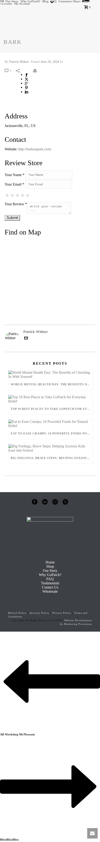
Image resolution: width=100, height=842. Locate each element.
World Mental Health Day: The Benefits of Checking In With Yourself (52, 384)
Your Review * (16, 204)
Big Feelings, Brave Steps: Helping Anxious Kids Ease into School (52, 458)
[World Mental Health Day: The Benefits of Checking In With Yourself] (50, 374)
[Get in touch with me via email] (26, 339)
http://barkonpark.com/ (34, 149)
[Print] (37, 70)
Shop (86, 1)
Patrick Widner (19, 61)
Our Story (12, 1)
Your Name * (14, 175)
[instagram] (55, 502)
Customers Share (69, 1)
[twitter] (65, 502)
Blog (45, 1)
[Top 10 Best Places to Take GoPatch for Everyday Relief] (50, 399)
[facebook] (34, 502)
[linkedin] (45, 502)
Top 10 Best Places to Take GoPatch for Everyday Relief (52, 409)
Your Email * (14, 184)
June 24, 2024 (49, 61)
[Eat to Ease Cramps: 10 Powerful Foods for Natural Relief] (50, 424)
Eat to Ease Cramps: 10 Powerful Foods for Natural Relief (52, 433)
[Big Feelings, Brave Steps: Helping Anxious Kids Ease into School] (50, 448)
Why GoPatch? (30, 1)
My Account (22, 3)
